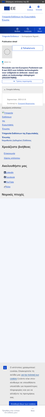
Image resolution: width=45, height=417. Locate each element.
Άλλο (8, 187)
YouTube (10, 182)
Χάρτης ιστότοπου (12, 158)
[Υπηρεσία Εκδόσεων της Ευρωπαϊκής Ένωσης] (10, 8)
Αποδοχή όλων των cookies (23, 404)
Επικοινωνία (9, 153)
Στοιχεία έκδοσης (13, 89)
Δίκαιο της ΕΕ (6, 63)
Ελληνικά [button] (39, 10)
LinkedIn (10, 172)
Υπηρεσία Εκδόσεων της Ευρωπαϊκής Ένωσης (19, 18)
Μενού (40, 31)
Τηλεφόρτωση (29, 48)
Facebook (10, 177)
